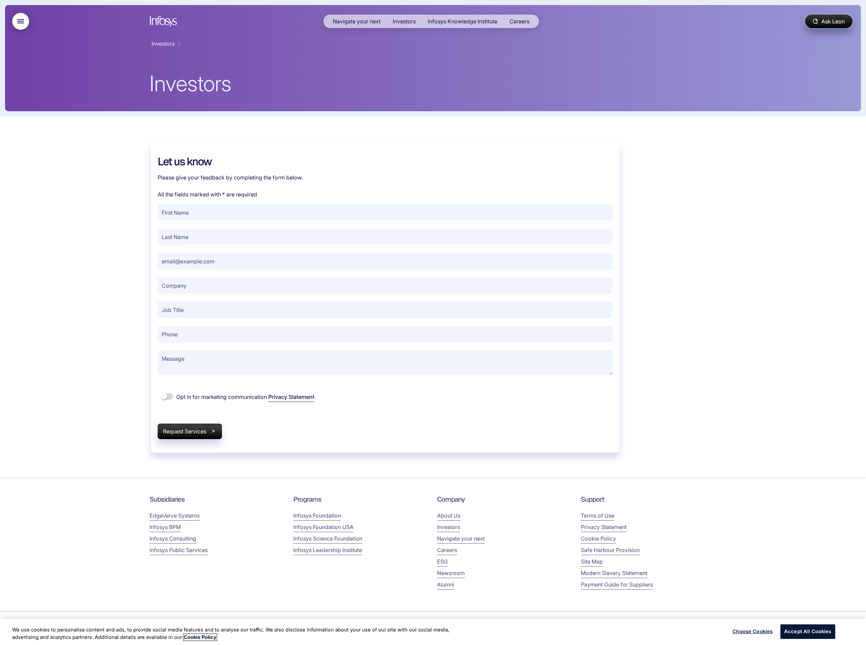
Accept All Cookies (807, 631)
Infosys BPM (165, 527)
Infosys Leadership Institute (327, 550)
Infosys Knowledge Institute (462, 21)
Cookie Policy (598, 538)
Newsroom (451, 573)
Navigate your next (357, 21)
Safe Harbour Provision (610, 550)
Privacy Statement (291, 396)
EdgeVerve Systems (175, 515)
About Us (448, 515)
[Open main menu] (20, 21)
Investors (404, 21)
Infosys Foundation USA (323, 527)
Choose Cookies (752, 631)
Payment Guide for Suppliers (617, 584)
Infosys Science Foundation (327, 538)
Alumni (445, 584)
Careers (519, 21)
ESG (442, 561)
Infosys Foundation (317, 515)
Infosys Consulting (173, 538)
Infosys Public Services (179, 550)
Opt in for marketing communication (244, 396)
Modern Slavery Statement (614, 573)
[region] (433, 632)
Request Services (184, 431)
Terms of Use (597, 515)
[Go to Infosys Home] (164, 21)
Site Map (592, 561)
